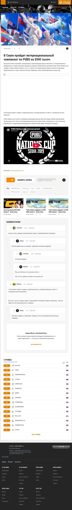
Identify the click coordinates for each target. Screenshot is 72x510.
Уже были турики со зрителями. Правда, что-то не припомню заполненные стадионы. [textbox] (35, 317)
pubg (32, 188)
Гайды (3, 477)
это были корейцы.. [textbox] (21, 259)
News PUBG (5, 457)
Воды (3, 498)
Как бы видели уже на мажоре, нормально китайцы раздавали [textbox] (31, 246)
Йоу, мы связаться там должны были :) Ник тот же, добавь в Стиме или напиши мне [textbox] (29, 274)
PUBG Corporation (15, 191)
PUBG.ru (11, 450)
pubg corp (25, 191)
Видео (3, 494)
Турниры (4, 473)
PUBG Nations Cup (15, 188)
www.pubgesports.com (17, 170)
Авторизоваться (36, 344)
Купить (21, 470)
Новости (13, 7)
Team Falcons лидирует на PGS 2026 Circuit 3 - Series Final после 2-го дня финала (36, 211)
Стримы (21, 7)
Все (64, 362)
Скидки (21, 483)
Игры (3, 480)
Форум (4, 491)
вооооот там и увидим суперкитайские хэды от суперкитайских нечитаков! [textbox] (31, 233)
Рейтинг (10, 462)
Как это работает (23, 477)
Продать (21, 473)
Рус (67, 362)
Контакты (18, 462)
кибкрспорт (33, 191)
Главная (5, 7)
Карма (4, 462)
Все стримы (36, 434)
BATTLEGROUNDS (47, 188)
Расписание (5, 501)
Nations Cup (26, 188)
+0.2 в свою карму (47, 180)
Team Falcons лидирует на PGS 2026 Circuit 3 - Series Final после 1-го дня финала (58, 211)
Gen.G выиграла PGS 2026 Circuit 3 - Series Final (12, 211)
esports (38, 188)
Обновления (5, 470)
